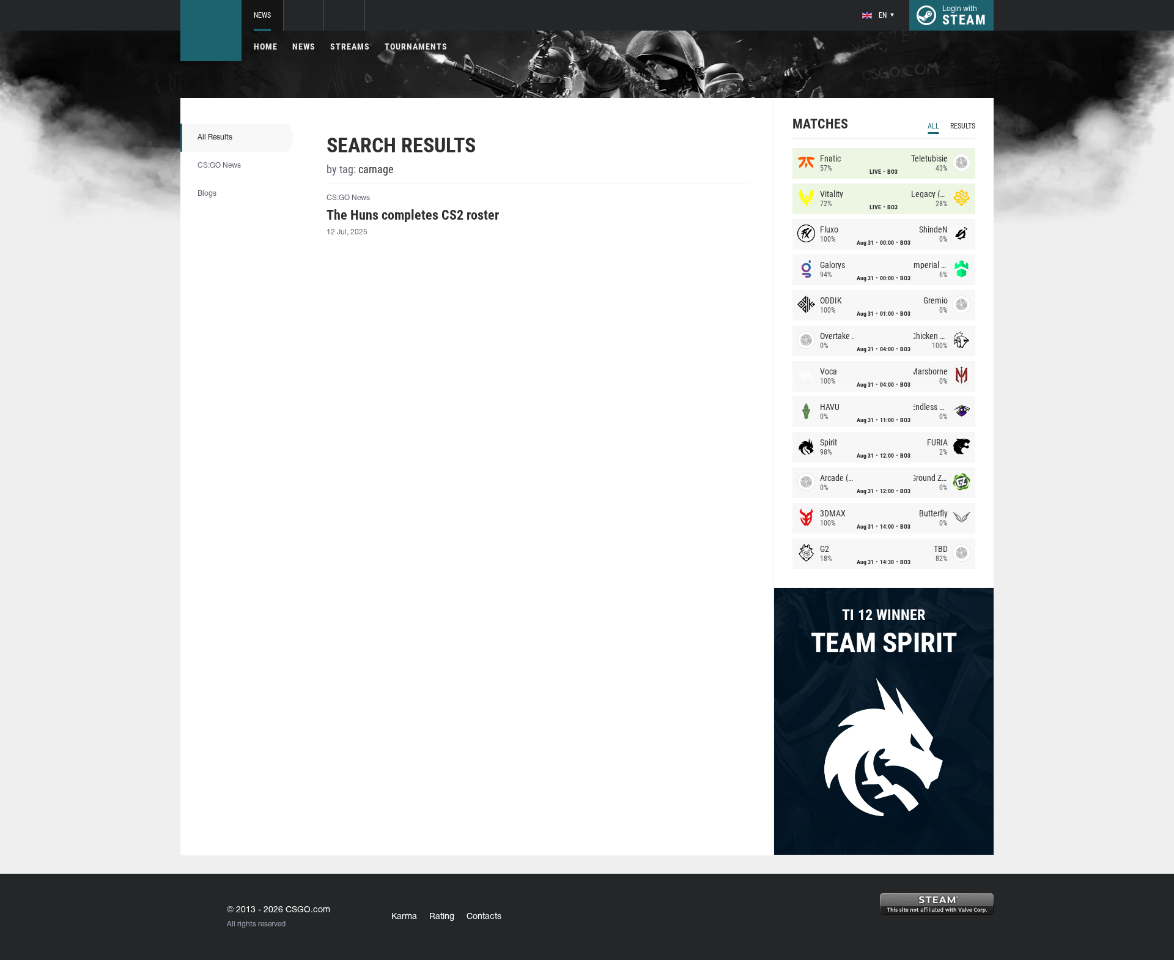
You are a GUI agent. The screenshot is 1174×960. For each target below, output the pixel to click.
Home (266, 46)
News (262, 15)
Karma (404, 917)
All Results (215, 137)
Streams (350, 46)
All (933, 126)
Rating (441, 917)
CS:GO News (219, 165)
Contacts (484, 917)
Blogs (207, 193)
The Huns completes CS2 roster (413, 215)
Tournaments (416, 46)
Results (962, 126)
